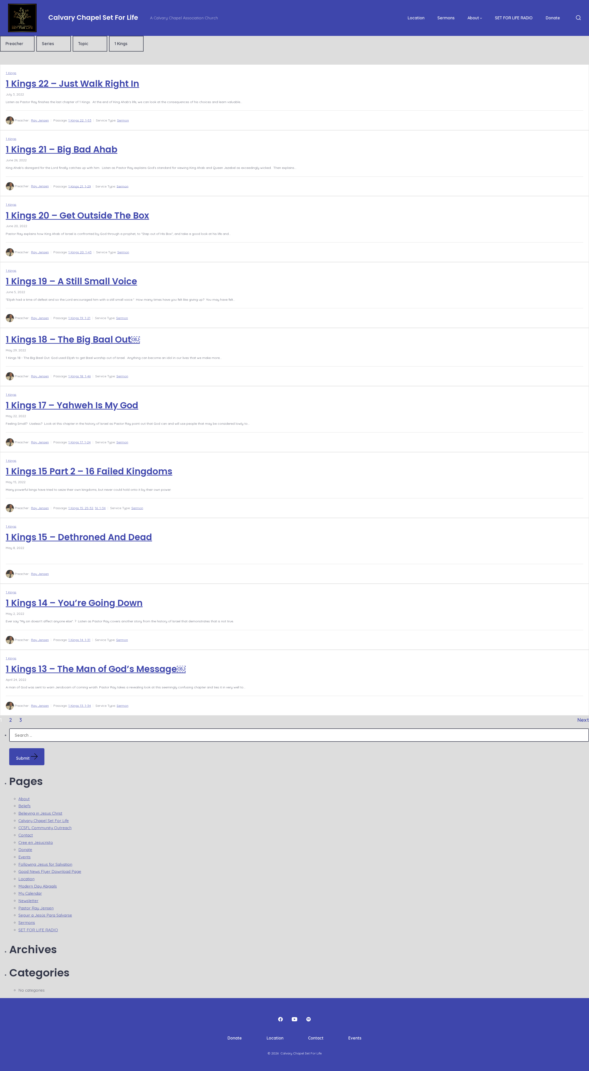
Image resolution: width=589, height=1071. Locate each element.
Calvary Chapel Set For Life (43, 820)
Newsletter (28, 900)
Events (24, 856)
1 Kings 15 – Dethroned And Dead (79, 537)
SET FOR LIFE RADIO (514, 17)
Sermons (446, 17)
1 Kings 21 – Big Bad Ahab (61, 149)
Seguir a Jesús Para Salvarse (45, 915)
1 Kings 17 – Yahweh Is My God (72, 405)
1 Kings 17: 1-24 (79, 442)
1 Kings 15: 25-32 (80, 508)
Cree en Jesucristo (35, 842)
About (473, 17)
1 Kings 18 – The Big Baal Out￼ (73, 339)
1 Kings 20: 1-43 (80, 252)
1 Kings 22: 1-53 (79, 120)
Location (416, 17)
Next (583, 720)
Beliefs (24, 805)
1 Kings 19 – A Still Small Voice (71, 281)
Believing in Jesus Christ (40, 813)
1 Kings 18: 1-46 (79, 376)
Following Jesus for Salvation (45, 864)
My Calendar (30, 893)
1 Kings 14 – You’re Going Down (74, 603)
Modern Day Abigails (37, 886)
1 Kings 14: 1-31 (79, 640)
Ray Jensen (40, 120)
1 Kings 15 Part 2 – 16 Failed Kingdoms (89, 471)
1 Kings (11, 73)
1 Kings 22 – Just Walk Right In (72, 84)
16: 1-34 (100, 508)
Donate (553, 17)
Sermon (123, 120)
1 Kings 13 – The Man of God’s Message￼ (96, 669)
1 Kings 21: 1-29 (79, 186)
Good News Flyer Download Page (49, 871)
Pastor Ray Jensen (36, 907)
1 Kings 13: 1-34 (79, 706)
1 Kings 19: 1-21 (79, 318)
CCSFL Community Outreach (45, 827)
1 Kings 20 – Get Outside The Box (77, 215)
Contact (25, 834)
